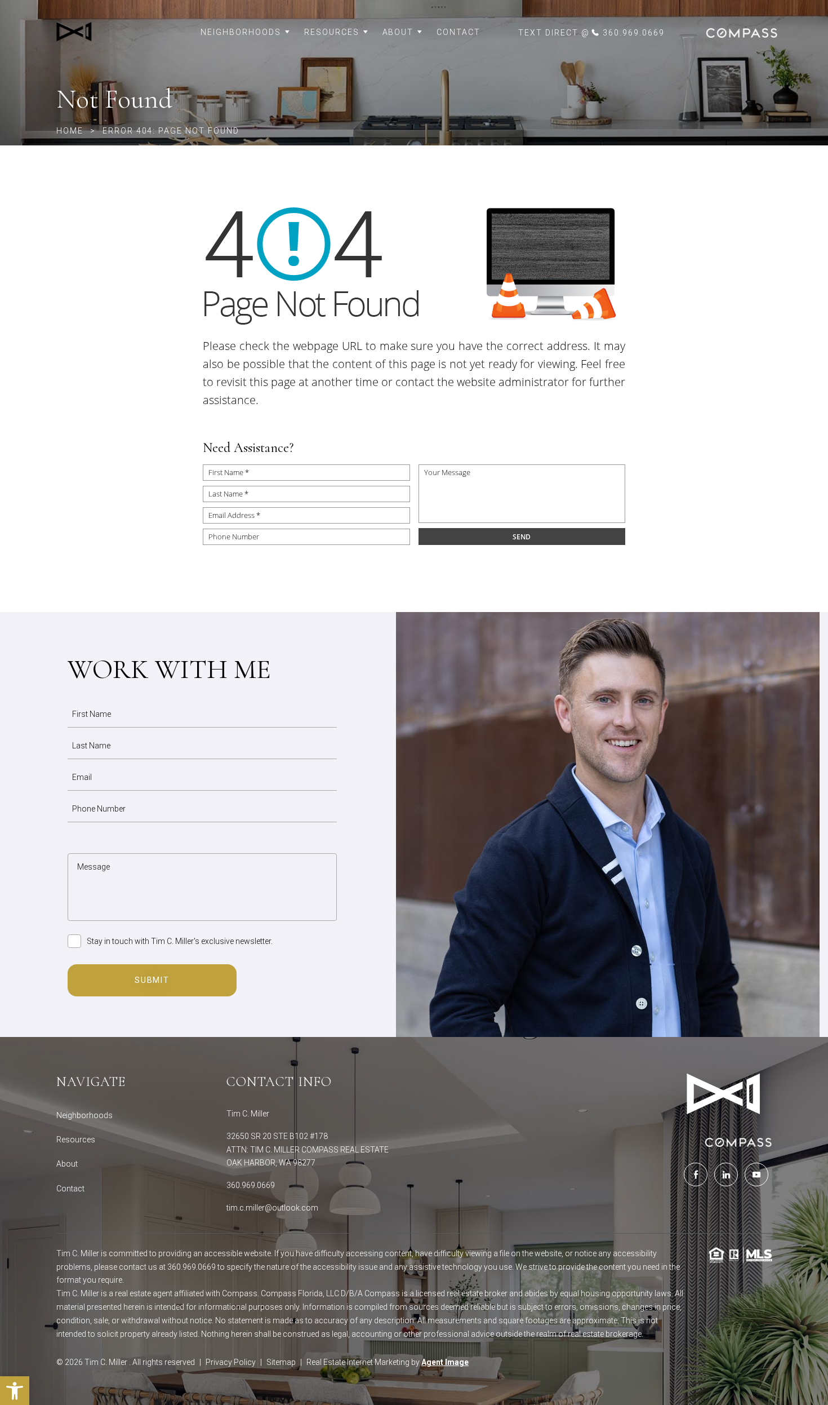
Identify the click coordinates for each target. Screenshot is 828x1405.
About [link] (398, 32)
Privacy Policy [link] (231, 1362)
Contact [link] (458, 32)
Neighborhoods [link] (241, 32)
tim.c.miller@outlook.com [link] (272, 1207)
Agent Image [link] (445, 1362)
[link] (107, 32)
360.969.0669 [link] (250, 1185)
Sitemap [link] (281, 1362)
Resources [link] (331, 32)
